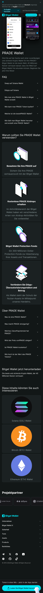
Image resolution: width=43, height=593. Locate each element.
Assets (4, 538)
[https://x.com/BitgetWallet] (10, 554)
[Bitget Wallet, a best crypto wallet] (10, 15)
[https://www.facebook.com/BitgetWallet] (16, 554)
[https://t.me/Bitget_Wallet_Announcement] (3, 554)
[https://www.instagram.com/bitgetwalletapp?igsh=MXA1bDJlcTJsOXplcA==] (3, 559)
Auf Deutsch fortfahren (30, 10)
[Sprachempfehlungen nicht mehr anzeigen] (40, 2)
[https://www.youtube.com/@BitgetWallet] (23, 554)
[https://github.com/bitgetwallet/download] (10, 559)
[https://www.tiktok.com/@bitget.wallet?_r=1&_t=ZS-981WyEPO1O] (16, 559)
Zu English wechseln (7, 10)
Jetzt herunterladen (31, 15)
